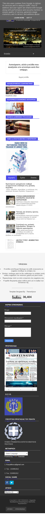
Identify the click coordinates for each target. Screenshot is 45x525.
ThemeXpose (31, 292)
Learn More (19, 18)
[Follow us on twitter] (12, 483)
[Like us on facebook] (7, 483)
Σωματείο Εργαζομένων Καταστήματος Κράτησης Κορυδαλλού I (23, 501)
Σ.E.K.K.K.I (25, 500)
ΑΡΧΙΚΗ (9, 509)
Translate (21, 456)
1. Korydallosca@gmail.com (14, 464)
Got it (29, 18)
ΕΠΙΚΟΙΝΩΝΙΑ (20, 509)
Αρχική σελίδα (24, 77)
